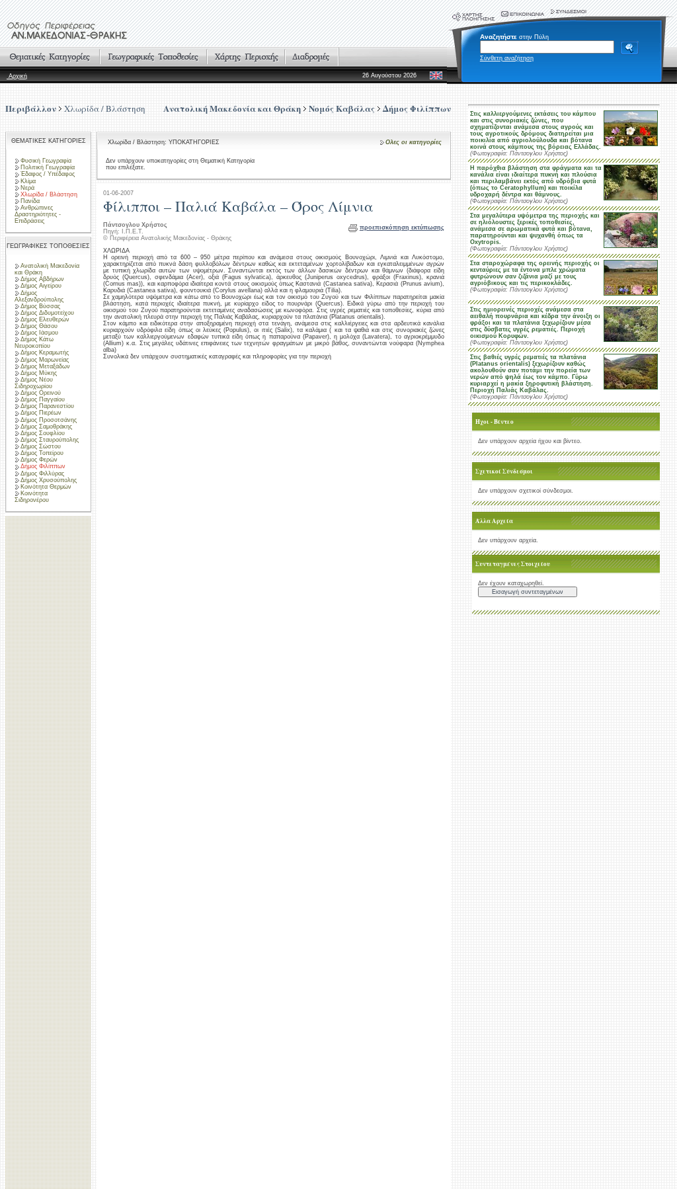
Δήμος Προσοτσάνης (48, 420)
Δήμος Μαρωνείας (44, 359)
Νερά (27, 187)
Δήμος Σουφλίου (42, 433)
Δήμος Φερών (39, 459)
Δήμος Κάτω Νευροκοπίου (34, 342)
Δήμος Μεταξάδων (45, 366)
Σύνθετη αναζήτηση (507, 58)
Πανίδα (30, 201)
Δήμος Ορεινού (40, 393)
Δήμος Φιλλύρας (42, 473)
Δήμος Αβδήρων (42, 279)
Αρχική (17, 76)
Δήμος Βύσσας (40, 306)
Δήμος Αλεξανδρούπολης (39, 296)
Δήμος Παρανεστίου (47, 406)
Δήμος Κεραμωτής (44, 352)
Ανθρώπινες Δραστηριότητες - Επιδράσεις (38, 214)
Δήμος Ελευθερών (44, 319)
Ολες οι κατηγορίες (413, 142)
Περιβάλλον (30, 108)
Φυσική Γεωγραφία (45, 160)
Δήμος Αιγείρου (40, 285)
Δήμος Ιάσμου (39, 332)
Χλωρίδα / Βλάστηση (104, 108)
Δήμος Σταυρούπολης (49, 439)
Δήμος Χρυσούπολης (48, 480)
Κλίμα (28, 181)
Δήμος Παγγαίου (42, 399)
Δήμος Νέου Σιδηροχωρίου (34, 383)
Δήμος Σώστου (40, 446)
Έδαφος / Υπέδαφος (47, 174)
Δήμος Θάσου (39, 326)
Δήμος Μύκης (38, 373)
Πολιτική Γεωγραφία (47, 167)
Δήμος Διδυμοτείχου (47, 312)
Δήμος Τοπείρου (41, 453)
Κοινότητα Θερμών (45, 486)
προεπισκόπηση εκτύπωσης (402, 227)
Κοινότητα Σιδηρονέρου (32, 496)
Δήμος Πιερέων (40, 412)
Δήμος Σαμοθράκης (46, 426)
